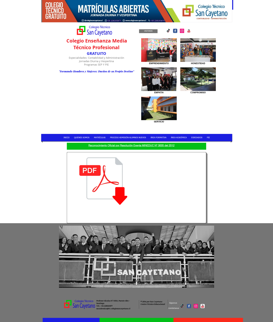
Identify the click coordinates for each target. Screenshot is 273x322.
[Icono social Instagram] (182, 31)
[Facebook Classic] (175, 31)
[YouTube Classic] (189, 31)
